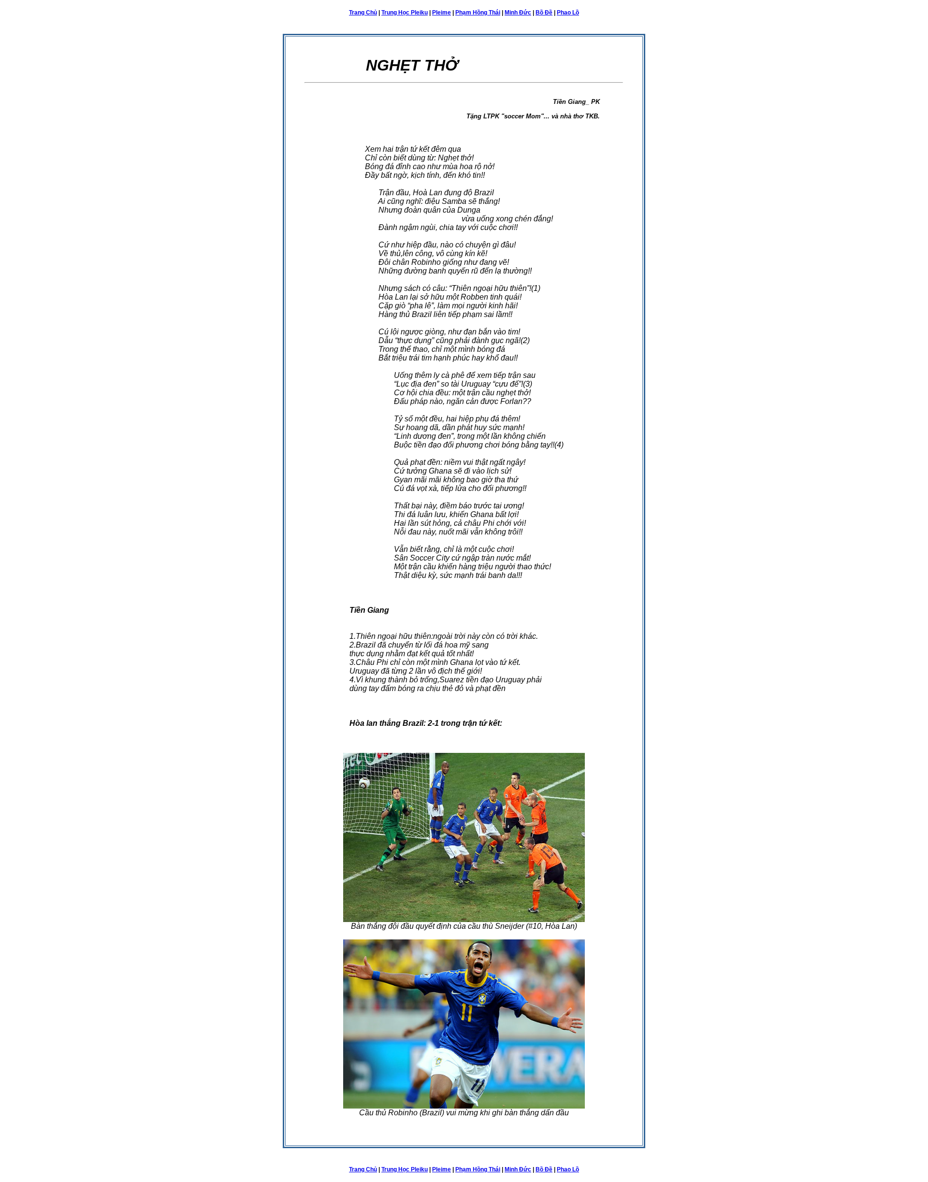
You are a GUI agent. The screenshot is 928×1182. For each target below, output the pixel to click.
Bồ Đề (544, 12)
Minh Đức (518, 12)
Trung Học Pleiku (404, 12)
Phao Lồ (568, 12)
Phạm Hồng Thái (477, 12)
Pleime (441, 12)
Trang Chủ (363, 12)
